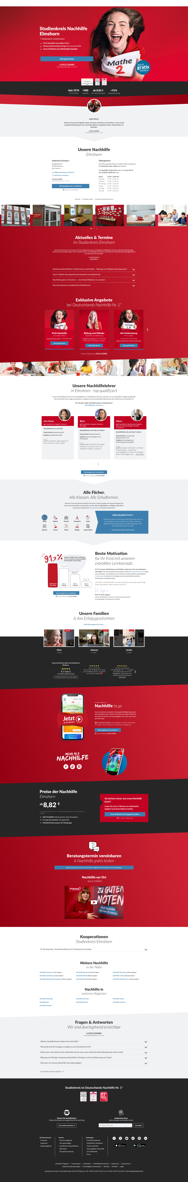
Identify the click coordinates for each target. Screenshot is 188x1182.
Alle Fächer (63, 1149)
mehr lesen (140, 454)
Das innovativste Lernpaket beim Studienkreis (71, 285)
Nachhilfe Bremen (82, 1002)
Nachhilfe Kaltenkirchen (121, 979)
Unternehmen (76, 1164)
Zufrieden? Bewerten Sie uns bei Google (65, 677)
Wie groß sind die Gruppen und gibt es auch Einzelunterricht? (65, 1047)
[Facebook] (114, 1138)
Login (122, 1166)
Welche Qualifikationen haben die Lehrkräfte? (59, 1041)
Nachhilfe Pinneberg (120, 972)
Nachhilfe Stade (81, 979)
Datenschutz (126, 1164)
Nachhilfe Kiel (44, 1002)
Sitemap (106, 1166)
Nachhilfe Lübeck (118, 999)
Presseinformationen (66, 1151)
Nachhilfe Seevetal (82, 999)
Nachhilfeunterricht (138, 571)
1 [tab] (91, 229)
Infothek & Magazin (62, 1164)
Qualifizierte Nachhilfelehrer (69, 1146)
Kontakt (114, 1166)
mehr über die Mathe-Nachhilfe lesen (123, 530)
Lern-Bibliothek (92, 1151)
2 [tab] (94, 229)
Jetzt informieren (94, 345)
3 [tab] (97, 229)
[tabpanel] (15, 215)
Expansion (43, 1143)
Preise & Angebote (65, 1140)
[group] (59, 329)
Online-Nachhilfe (92, 1146)
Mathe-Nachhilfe (119, 515)
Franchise (43, 1140)
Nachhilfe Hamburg (46, 999)
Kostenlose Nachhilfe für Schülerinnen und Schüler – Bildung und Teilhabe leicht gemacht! (90, 269)
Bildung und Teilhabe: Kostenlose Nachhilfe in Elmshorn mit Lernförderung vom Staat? (76, 1057)
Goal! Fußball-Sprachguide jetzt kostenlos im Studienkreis (76, 274)
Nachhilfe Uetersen (46, 972)
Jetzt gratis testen (67, 59)
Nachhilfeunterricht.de (101, 1164)
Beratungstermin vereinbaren (71, 186)
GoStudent (87, 1164)
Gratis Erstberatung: (94, 354)
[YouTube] (126, 1138)
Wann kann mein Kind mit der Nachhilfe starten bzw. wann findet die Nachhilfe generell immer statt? (81, 1052)
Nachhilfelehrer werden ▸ (94, 405)
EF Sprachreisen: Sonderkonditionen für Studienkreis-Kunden (65, 949)
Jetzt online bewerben (66, 1125)
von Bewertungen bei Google (65, 673)
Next (147, 329)
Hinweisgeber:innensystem (92, 1166)
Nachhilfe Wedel (81, 975)
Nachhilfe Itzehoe (119, 975)
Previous (40, 329)
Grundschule (93, 508)
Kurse (89, 1154)
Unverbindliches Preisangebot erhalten (124, 814)
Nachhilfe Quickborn (47, 975)
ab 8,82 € (98, 90)
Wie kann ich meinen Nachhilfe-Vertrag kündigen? (61, 1063)
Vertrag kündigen (65, 1143)
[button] (15, 215)
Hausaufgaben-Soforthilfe (95, 1149)
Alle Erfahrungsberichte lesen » (94, 624)
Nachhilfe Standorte (93, 1140)
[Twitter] (120, 1138)
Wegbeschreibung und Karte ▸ (64, 172)
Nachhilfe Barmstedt (83, 972)
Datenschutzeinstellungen (71, 1166)
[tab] (44, 518)
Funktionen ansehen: (104, 722)
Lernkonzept (99, 576)
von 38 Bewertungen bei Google (87, 83)
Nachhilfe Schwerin (119, 1002)
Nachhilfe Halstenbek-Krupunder (51, 979)
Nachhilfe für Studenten (95, 1143)
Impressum (115, 1164)
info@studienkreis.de (136, 1171)
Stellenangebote (45, 1146)
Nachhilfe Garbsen (46, 1005)
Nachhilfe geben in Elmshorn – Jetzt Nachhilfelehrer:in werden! (79, 280)
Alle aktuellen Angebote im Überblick (51, 1071)
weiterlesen (122, 677)
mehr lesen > (94, 259)
